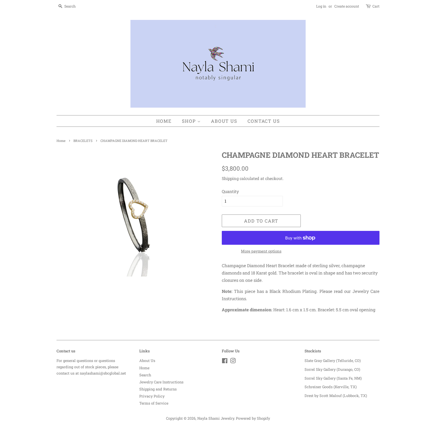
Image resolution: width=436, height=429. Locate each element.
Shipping (230, 178)
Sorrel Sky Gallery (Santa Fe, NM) (333, 378)
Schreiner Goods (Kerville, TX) (331, 386)
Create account (346, 6)
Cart (375, 6)
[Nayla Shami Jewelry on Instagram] (233, 361)
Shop (189, 121)
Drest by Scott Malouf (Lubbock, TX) (336, 395)
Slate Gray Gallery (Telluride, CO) (333, 360)
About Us (224, 121)
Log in (321, 6)
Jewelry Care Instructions (161, 382)
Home (164, 121)
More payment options (261, 251)
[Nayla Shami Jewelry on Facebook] (225, 361)
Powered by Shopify (253, 418)
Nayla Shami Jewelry (215, 418)
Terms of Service (153, 403)
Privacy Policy (152, 396)
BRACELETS (83, 141)
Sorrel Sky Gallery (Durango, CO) (332, 369)
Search (145, 375)
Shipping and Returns (158, 389)
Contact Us (264, 121)
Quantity (230, 191)
